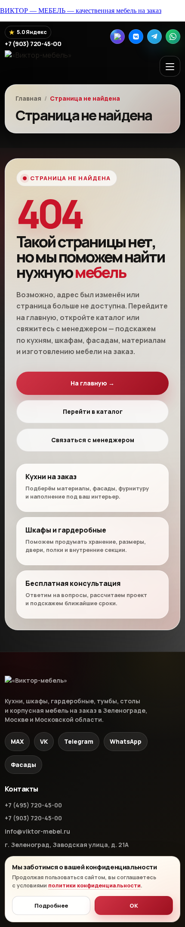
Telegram (78, 741)
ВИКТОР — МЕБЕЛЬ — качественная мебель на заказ (80, 10)
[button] (170, 66)
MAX (17, 741)
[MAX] (117, 36)
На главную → (92, 383)
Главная (28, 98)
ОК (134, 905)
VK (44, 741)
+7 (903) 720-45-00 (33, 818)
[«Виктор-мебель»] (46, 66)
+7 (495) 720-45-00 (33, 805)
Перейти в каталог (93, 411)
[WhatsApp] (173, 36)
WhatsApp (126, 741)
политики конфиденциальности (94, 885)
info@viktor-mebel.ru (37, 831)
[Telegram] (154, 36)
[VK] (136, 36)
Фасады (23, 765)
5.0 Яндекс (28, 32)
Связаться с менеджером (92, 440)
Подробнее (51, 905)
